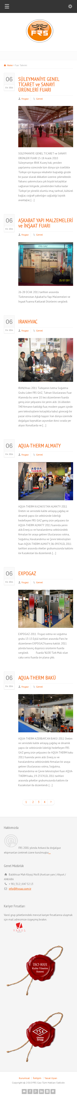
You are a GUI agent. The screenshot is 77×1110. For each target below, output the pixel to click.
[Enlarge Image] (46, 111)
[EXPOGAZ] (46, 623)
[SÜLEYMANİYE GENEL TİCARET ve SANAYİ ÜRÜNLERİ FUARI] (46, 142)
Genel (39, 98)
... (49, 852)
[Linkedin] (41, 1091)
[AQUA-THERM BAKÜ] (46, 727)
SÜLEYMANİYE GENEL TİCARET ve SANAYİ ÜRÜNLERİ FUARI (38, 84)
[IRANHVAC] (46, 376)
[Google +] (35, 1091)
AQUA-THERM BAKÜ (37, 677)
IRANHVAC (28, 321)
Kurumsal (24, 1078)
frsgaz (25, 98)
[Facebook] (30, 1091)
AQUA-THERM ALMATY (39, 445)
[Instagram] (47, 1091)
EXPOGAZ (27, 573)
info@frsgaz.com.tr (20, 888)
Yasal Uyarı (51, 1078)
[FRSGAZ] (38, 43)
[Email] (24, 1091)
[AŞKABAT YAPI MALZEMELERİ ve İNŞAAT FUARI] (46, 280)
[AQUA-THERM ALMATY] (46, 495)
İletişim (37, 1078)
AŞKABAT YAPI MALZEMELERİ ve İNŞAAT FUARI (45, 223)
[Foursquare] (53, 1091)
